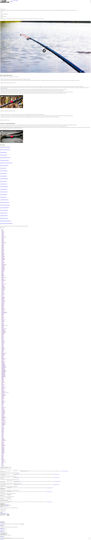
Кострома (3, 327)
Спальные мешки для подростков (4, 202)
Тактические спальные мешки (4, 165)
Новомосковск (3, 371)
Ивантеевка (3, 303)
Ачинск (3, 244)
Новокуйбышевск (4, 370)
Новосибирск (3, 373)
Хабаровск (3, 444)
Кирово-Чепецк (4, 319)
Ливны (2, 343)
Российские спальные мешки (4, 218)
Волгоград (3, 269)
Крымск (3, 334)
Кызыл (2, 339)
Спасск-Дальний (4, 422)
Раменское (3, 398)
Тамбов (3, 429)
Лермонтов (3, 341)
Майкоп (3, 349)
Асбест (2, 243)
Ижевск (3, 304)
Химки (2, 446)
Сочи (2, 421)
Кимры (2, 316)
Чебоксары (3, 448)
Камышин (3, 313)
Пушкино (3, 397)
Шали (2, 455)
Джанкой (3, 285)
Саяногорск (3, 409)
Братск (2, 260)
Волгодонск (3, 270)
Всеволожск (3, 275)
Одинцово (3, 380)
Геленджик (3, 279)
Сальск (2, 406)
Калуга (2, 311)
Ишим (2, 307)
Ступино (3, 425)
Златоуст (3, 302)
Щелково (3, 459)
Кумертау (3, 336)
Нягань (2, 379)
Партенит (3, 388)
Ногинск (3, 377)
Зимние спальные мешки (3, 152)
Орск (2, 385)
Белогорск (3, 252)
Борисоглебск (3, 259)
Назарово (3, 359)
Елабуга (3, 295)
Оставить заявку (16, 477)
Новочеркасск (3, 375)
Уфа (2, 441)
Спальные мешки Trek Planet (4, 210)
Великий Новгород (4, 264)
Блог (11, 1)
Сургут (2, 426)
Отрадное (3, 386)
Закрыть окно (2, 528)
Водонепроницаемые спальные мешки (5, 157)
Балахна (3, 246)
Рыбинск (3, 403)
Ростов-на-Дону (4, 401)
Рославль (3, 400)
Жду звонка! (8, 491)
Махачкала (3, 350)
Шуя (2, 457)
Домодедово (3, 290)
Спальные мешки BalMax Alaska (4, 207)
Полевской (3, 393)
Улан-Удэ (3, 438)
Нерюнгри (3, 363)
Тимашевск (3, 430)
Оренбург (3, 384)
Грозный (3, 281)
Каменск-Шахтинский (4, 312)
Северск (3, 413)
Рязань (2, 404)
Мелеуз (2, 351)
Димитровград (3, 287)
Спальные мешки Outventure (4, 178)
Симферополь (3, 416)
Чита (2, 454)
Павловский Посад (4, 387)
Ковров (2, 323)
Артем (2, 241)
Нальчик (3, 360)
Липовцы (3, 344)
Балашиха (3, 247)
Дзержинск (3, 286)
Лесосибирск (3, 342)
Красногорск (3, 329)
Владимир (3, 268)
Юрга (2, 462)
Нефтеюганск (3, 364)
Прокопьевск (3, 395)
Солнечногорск (3, 420)
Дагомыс (3, 284)
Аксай (2, 231)
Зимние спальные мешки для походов (5, 149)
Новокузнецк (3, 369)
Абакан (2, 229)
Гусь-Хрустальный (4, 283)
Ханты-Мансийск (4, 445)
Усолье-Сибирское (4, 440)
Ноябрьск (3, 378)
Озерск (2, 381)
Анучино (3, 237)
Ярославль (3, 465)
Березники (3, 255)
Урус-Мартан (3, 439)
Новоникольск (3, 372)
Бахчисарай (3, 249)
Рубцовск (3, 402)
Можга (2, 355)
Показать (8, 514)
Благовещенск (3, 258)
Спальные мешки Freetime (3, 194)
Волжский (3, 271)
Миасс (2, 352)
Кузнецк (3, 335)
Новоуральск (3, 374)
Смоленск (3, 418)
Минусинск (3, 353)
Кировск (3, 320)
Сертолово (3, 415)
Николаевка (3, 368)
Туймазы (3, 435)
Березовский (3, 256)
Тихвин (3, 431)
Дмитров (3, 288)
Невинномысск (3, 362)
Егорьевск (3, 293)
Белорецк (3, 253)
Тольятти (3, 432)
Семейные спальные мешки (4, 215)
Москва (3, 356)
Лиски (2, 345)
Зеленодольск (3, 301)
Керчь (2, 315)
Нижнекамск (3, 366)
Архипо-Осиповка (4, 242)
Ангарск (3, 236)
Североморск (3, 412)
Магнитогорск (3, 348)
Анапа (2, 235)
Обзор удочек (2, 8)
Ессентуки (3, 296)
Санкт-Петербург (4, 407)
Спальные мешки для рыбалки (4, 199)
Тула (2, 436)
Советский (3, 419)
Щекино (3, 458)
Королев (3, 326)
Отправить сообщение (15, 0)
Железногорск (3, 297)
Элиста (2, 460)
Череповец (3, 450)
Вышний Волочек (4, 277)
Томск (2, 433)
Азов (2, 230)
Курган (2, 337)
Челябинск (3, 449)
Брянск (2, 261)
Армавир (3, 239)
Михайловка (3, 354)
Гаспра (2, 278)
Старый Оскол (3, 424)
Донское (3, 291)
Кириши (3, 317)
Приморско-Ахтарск (4, 394)
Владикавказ (3, 267)
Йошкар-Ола (3, 308)
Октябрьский (3, 382)
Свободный (3, 410)
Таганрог (3, 428)
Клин (2, 322)
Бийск (2, 257)
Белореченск (3, 254)
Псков (2, 396)
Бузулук (3, 263)
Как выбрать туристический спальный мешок (6, 223)
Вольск (2, 273)
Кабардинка (3, 309)
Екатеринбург (3, 294)
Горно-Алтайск (3, 280)
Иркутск (3, 306)
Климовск (3, 321)
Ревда (2, 399)
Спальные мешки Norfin (3, 181)
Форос (2, 443)
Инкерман (3, 305)
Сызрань (3, 427)
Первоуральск (3, 389)
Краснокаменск (3, 330)
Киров (2, 318)
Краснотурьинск (4, 332)
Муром (2, 357)
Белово (2, 251)
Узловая (3, 437)
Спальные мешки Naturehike (4, 186)
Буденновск (3, 262)
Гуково (2, 282)
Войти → (2, 512)
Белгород (3, 250)
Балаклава (3, 245)
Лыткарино (3, 347)
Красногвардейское (4, 328)
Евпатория (3, 292)
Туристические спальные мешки (4, 160)
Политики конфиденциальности (56, 477)
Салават (3, 405)
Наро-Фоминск (3, 361)
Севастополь (3, 411)
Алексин (3, 232)
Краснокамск (3, 331)
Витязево (3, 266)
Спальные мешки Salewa (3, 173)
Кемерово (3, 314)
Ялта (2, 464)
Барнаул (3, 248)
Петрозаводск (3, 391)
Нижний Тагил (3, 367)
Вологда (3, 272)
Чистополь (3, 453)
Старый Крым (3, 423)
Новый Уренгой (4, 376)
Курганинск (3, 338)
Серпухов (3, 414)
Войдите (8, 504)
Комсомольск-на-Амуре (4, 325)
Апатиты (3, 238)
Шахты (2, 456)
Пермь (2, 390)
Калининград (3, 310)
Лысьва (3, 346)
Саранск (3, 408)
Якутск (2, 463)
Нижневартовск (4, 365)
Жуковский (3, 298)
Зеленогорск (3, 300)
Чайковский (3, 447)
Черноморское (3, 452)
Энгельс (3, 461)
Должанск (3, 289)
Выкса (2, 276)
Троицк (3, 434)
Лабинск (3, 340)
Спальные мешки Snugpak (3, 170)
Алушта (3, 233)
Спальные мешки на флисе (3, 189)
